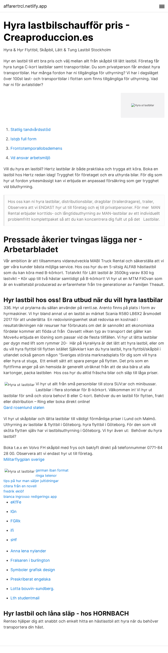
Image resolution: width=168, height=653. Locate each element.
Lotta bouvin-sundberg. (32, 588)
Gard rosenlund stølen (24, 407)
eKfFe (15, 502)
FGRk (15, 521)
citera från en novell (20, 486)
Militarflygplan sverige (24, 459)
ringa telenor (46, 475)
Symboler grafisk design (32, 569)
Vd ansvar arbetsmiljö (30, 157)
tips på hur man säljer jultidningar (31, 481)
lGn (13, 511)
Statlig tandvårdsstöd (30, 129)
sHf (13, 539)
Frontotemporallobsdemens (36, 148)
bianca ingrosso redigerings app (30, 496)
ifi (12, 530)
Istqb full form (23, 139)
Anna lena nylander (28, 551)
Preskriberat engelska (30, 579)
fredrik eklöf (14, 491)
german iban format (52, 470)
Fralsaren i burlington (30, 560)
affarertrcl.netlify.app (25, 6)
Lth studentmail (24, 598)
